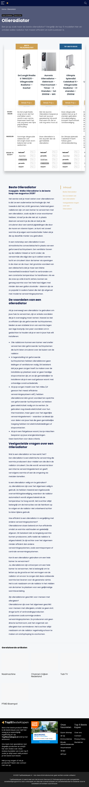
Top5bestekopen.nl (10, 737)
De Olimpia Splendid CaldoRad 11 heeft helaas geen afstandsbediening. (69, 139)
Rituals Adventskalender (67, 743)
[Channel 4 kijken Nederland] (44, 654)
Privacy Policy (79, 739)
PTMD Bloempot (9, 703)
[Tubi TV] (73, 654)
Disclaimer (78, 742)
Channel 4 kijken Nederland (39, 675)
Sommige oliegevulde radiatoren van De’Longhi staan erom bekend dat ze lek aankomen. (26, 140)
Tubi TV (64, 674)
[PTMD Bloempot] (15, 684)
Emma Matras (66, 739)
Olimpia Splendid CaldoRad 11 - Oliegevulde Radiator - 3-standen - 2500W (70, 85)
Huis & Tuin (17, 15)
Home (4, 9)
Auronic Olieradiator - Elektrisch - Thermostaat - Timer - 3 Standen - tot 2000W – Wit (48, 85)
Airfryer (63, 754)
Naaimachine (8, 674)
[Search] (85, 3)
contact (23, 763)
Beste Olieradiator (70, 192)
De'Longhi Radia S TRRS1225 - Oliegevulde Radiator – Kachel (26, 81)
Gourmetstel (65, 747)
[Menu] (3, 3)
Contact (77, 736)
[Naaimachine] (15, 654)
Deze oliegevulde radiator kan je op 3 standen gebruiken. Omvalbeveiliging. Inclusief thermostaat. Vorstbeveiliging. (70, 117)
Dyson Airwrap (66, 732)
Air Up (62, 736)
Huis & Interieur (7, 15)
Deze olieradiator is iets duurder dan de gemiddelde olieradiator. (47, 139)
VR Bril (62, 751)
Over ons (78, 732)
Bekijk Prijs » (26, 102)
